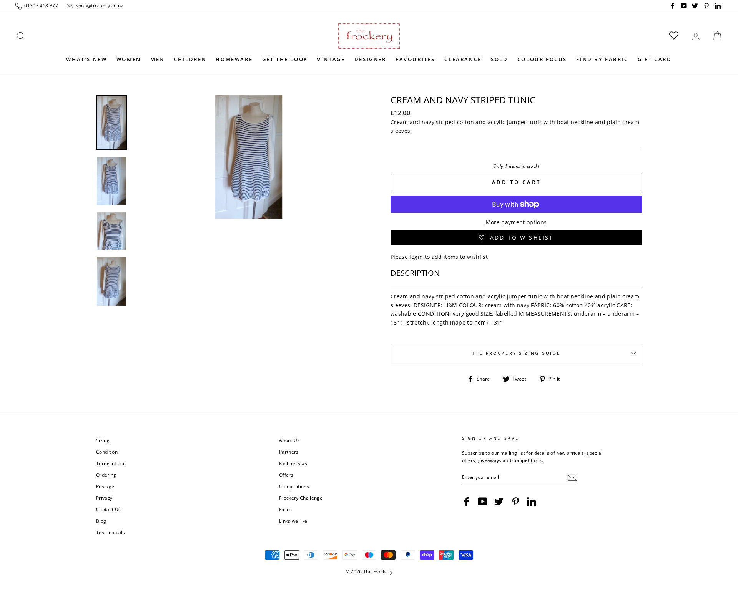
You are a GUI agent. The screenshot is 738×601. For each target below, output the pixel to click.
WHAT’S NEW (86, 59)
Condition (107, 452)
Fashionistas (293, 463)
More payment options (516, 222)
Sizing (103, 440)
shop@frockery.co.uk (99, 5)
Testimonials (110, 532)
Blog (101, 521)
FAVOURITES (415, 59)
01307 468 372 (40, 5)
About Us (289, 440)
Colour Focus (542, 59)
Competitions (294, 486)
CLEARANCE (462, 59)
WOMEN (128, 59)
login (416, 256)
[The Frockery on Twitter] (499, 501)
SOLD (499, 59)
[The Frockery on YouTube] (482, 501)
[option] (249, 210)
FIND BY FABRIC (602, 59)
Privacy (104, 498)
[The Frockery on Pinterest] (515, 501)
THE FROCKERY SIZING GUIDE (516, 353)
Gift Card (655, 59)
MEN (157, 59)
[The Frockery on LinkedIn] (531, 501)
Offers (286, 475)
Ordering (106, 475)
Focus (285, 509)
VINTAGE (331, 59)
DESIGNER (370, 59)
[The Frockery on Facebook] (466, 501)
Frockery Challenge (300, 498)
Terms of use (111, 463)
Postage (105, 486)
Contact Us (108, 509)
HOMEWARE (234, 59)
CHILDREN (190, 59)
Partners (289, 452)
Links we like (293, 521)
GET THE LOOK (285, 59)
